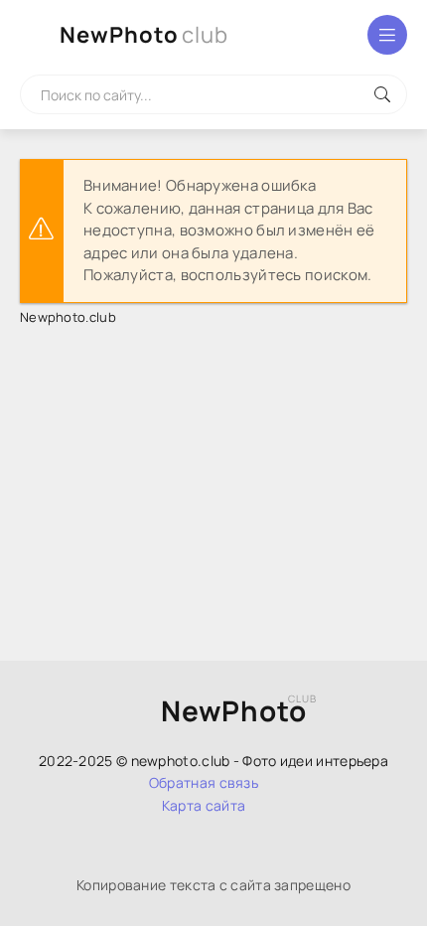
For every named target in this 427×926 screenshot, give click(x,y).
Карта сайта (203, 805)
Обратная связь (203, 782)
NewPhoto (144, 35)
